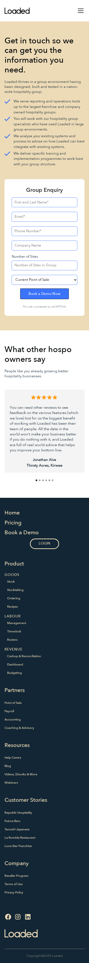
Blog (8, 766)
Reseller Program (16, 876)
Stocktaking (15, 590)
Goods (12, 574)
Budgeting (14, 673)
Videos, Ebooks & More (21, 774)
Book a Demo (22, 532)
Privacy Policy (14, 892)
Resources (17, 745)
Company (17, 863)
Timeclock (14, 631)
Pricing (13, 522)
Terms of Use (14, 884)
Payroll (9, 711)
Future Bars (12, 821)
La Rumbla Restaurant (20, 838)
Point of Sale (13, 703)
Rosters (12, 640)
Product (14, 563)
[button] (79, 10)
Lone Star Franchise (18, 846)
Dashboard (15, 664)
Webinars (11, 783)
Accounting (13, 719)
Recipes (12, 607)
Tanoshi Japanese (17, 829)
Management (16, 623)
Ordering (13, 598)
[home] (17, 11)
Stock (11, 582)
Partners (15, 690)
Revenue (14, 649)
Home (12, 512)
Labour (13, 616)
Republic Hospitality (18, 813)
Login (45, 543)
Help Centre (13, 758)
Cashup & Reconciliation (24, 656)
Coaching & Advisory (19, 728)
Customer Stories (26, 800)
